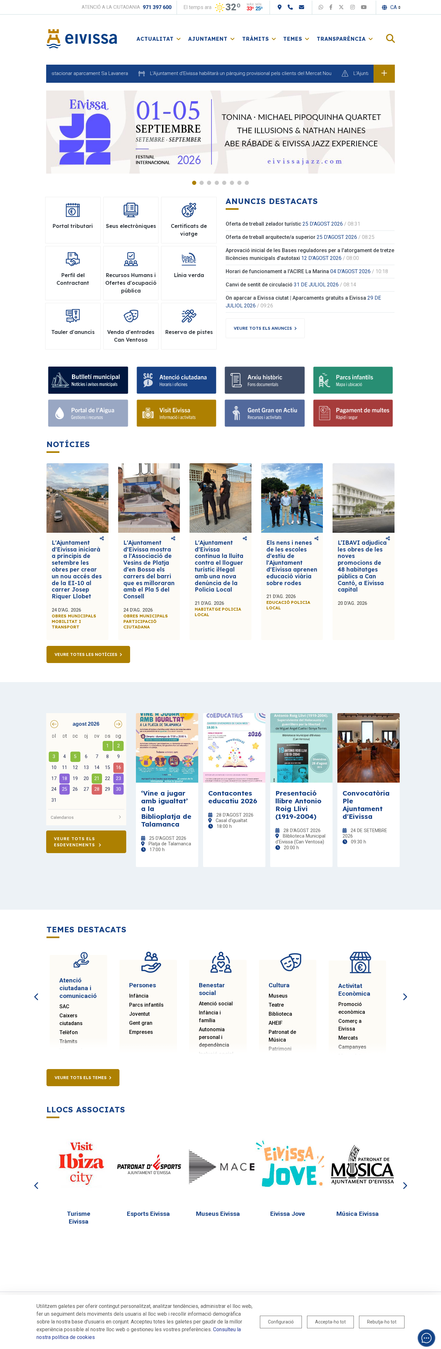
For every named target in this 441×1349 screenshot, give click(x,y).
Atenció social (216, 1004)
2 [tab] (202, 183)
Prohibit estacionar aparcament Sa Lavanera (53, 73)
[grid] (86, 768)
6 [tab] (232, 183)
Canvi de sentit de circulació (259, 285)
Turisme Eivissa (78, 1217)
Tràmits (68, 1041)
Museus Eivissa (218, 1213)
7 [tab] (239, 183)
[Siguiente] (404, 989)
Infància (139, 996)
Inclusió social (216, 1054)
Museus (278, 996)
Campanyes (352, 1047)
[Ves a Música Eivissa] (360, 1165)
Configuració (281, 1321)
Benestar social (212, 989)
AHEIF (275, 1023)
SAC (64, 1006)
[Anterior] (36, 989)
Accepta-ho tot (330, 1321)
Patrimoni (280, 1049)
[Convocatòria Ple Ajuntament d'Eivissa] (368, 748)
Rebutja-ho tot (381, 1321)
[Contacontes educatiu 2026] (234, 748)
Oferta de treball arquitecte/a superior (270, 237)
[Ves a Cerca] (390, 39)
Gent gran (140, 1023)
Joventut (139, 1014)
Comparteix (101, 539)
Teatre (276, 1005)
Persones (142, 985)
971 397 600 (157, 7)
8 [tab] (247, 183)
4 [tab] (217, 183)
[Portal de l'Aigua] (88, 413)
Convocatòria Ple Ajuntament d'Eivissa (366, 804)
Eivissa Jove (287, 1213)
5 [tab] (224, 183)
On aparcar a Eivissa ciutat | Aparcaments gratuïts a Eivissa (296, 298)
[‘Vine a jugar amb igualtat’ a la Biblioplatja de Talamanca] (167, 748)
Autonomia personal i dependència (214, 1037)
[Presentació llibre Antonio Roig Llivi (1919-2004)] (301, 748)
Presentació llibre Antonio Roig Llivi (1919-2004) (298, 804)
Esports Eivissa (148, 1213)
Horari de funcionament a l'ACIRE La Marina (277, 271)
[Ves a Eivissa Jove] (290, 1165)
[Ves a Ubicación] (280, 7)
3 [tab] (209, 183)
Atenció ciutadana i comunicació (78, 988)
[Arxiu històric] (264, 380)
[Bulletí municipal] (88, 380)
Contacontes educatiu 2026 (232, 797)
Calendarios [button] (62, 817)
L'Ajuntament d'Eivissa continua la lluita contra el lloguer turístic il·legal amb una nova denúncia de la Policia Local (219, 566)
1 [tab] (194, 183)
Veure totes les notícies (86, 654)
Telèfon (68, 1032)
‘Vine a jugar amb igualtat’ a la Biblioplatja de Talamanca (166, 808)
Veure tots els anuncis (263, 328)
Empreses (141, 1032)
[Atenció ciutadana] (176, 380)
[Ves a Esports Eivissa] (151, 1165)
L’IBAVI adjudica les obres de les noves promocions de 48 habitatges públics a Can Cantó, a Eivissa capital (362, 566)
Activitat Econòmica (354, 989)
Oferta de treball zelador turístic (263, 224)
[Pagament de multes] (353, 413)
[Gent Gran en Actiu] (264, 413)
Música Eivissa (357, 1213)
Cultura (279, 985)
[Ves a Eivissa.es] (81, 38)
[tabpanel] (220, 132)
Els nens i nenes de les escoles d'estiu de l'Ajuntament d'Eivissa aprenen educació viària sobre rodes (291, 562)
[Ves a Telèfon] (290, 7)
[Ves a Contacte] (301, 7)
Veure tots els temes (81, 1077)
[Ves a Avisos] (384, 74)
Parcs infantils (146, 1005)
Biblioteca (280, 1014)
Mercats (348, 1038)
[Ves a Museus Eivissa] (221, 1165)
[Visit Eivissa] (176, 413)
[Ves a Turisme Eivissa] (81, 1165)
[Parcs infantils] (353, 380)
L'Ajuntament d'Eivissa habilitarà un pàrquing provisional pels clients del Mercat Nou (214, 73)
